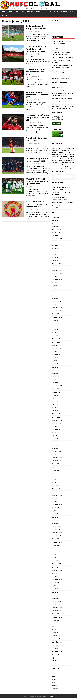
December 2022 (57, 345)
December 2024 (57, 270)
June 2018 (55, 514)
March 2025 (55, 261)
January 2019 (56, 492)
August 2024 (56, 282)
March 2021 (55, 411)
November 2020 (57, 423)
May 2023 (55, 329)
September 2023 (57, 317)
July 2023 (54, 323)
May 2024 (55, 292)
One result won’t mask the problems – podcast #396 (37, 71)
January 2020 (56, 454)
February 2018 (56, 526)
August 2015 (56, 620)
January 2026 (56, 233)
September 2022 (57, 354)
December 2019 (57, 458)
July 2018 (54, 511)
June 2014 (55, 661)
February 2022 (56, 376)
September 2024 (57, 279)
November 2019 (57, 461)
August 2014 (56, 654)
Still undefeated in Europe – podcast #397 (36, 27)
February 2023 (56, 339)
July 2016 (54, 586)
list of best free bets (58, 158)
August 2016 (56, 583)
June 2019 (55, 476)
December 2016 (57, 570)
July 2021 (54, 398)
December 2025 (57, 236)
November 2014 (57, 645)
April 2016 (55, 595)
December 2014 (57, 642)
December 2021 (57, 383)
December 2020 (57, 420)
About (10, 12)
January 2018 (56, 529)
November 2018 (57, 498)
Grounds (64, 12)
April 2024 (55, 295)
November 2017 (57, 536)
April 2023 (55, 332)
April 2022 (55, 370)
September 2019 (57, 467)
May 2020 (55, 442)
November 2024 (57, 273)
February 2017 (56, 564)
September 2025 (57, 245)
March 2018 (55, 523)
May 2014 (55, 664)
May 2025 (55, 254)
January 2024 (56, 304)
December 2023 (57, 307)
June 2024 (55, 289)
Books (56, 12)
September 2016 (57, 579)
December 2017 (57, 532)
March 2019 (55, 486)
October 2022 (56, 351)
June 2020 (55, 439)
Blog (16, 12)
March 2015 (55, 633)
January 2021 (56, 417)
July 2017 (54, 548)
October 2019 (56, 464)
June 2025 (55, 251)
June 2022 (55, 364)
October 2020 (56, 426)
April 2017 (55, 558)
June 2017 (55, 551)
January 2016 (56, 604)
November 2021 (57, 386)
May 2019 (55, 479)
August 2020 (56, 433)
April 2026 (55, 223)
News (22, 12)
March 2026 (55, 226)
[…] (38, 40)
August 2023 (56, 320)
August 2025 (56, 248)
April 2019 (55, 482)
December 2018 (57, 495)
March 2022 (55, 373)
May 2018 (55, 517)
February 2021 (56, 414)
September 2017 (57, 542)
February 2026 (56, 229)
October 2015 (56, 614)
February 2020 (56, 451)
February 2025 (56, 264)
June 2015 (55, 623)
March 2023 (55, 336)
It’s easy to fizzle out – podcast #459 (63, 57)
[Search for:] (63, 176)
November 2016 (57, 573)
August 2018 (56, 507)
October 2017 (56, 539)
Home (3, 12)
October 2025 (56, 242)
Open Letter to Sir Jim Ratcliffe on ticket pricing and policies (36, 49)
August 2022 (56, 358)
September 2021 (57, 392)
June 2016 (55, 589)
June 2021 (55, 401)
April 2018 (55, 520)
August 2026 (56, 217)
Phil (40, 31)
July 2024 (54, 286)
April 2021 (55, 408)
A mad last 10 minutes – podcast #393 (37, 139)
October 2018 (56, 501)
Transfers (55, 688)
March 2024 (55, 298)
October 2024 (56, 276)
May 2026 (55, 220)
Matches (30, 12)
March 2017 (55, 561)
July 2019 (54, 473)
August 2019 (56, 470)
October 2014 (56, 648)
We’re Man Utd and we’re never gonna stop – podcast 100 (62, 101)
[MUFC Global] (30, 9)
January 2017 (56, 567)
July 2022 (54, 361)
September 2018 (57, 504)
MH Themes (50, 696)
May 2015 (55, 626)
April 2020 (55, 445)
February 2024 (56, 301)
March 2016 (55, 598)
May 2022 (55, 367)
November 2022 (57, 348)
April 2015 (55, 629)
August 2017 (56, 545)
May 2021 (55, 404)
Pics (49, 12)
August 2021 (56, 395)
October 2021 (56, 389)
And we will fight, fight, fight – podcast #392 (37, 159)
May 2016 (55, 592)
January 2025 (56, 267)
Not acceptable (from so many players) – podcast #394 (37, 117)
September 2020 (57, 429)
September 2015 (57, 617)
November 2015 (57, 611)
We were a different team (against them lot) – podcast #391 (37, 181)
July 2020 (54, 436)
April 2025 (55, 257)
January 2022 (56, 379)
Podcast (4, 15)
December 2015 (57, 608)
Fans (71, 12)
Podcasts (55, 685)
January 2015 (56, 639)
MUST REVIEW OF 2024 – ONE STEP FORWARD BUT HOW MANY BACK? (38, 204)
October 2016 (56, 576)
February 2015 (56, 636)
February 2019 (56, 489)
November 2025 (57, 239)
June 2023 (55, 326)
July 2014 (54, 658)
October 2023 (56, 314)
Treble (37, 12)
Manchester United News (57, 119)
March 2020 (55, 448)
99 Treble (55, 673)
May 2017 (55, 554)
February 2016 (56, 601)
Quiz (44, 12)
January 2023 (56, 342)
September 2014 (57, 651)
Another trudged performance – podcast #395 (37, 94)
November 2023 (57, 311)
